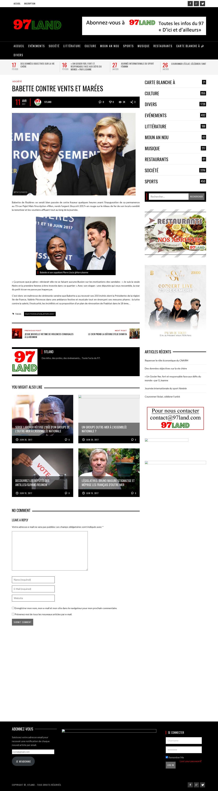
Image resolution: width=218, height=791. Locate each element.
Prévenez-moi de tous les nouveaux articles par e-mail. (43, 614)
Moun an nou (175, 137)
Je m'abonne (23, 761)
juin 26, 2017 (26, 439)
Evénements (175, 115)
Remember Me (176, 757)
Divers (175, 104)
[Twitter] (202, 3)
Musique (175, 148)
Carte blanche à (175, 82)
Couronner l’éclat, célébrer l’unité (189, 63)
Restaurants (175, 159)
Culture (175, 93)
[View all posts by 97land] (37, 102)
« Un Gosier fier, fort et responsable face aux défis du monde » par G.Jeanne (86, 66)
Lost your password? (191, 761)
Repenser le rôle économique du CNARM (166, 360)
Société (17, 81)
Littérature (175, 126)
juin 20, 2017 (92, 439)
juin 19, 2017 (26, 493)
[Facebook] (190, 3)
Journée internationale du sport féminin (137, 65)
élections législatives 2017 (39, 314)
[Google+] (196, 3)
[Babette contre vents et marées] (74, 153)
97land (47, 102)
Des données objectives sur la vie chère (37, 65)
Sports (175, 181)
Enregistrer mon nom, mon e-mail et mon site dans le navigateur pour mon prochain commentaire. (66, 608)
